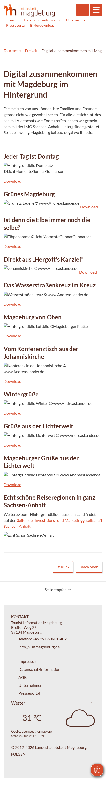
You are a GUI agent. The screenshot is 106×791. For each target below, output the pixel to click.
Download (12, 181)
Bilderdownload (42, 25)
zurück (63, 566)
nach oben (89, 566)
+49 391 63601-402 (50, 638)
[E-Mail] (90, 589)
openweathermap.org (37, 731)
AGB (22, 677)
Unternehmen (76, 20)
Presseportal (16, 25)
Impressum (10, 20)
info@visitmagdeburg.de (39, 646)
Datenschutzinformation (43, 20)
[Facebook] (84, 589)
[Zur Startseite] (29, 10)
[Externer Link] (48, 35)
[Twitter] (78, 589)
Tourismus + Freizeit (21, 50)
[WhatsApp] (96, 589)
